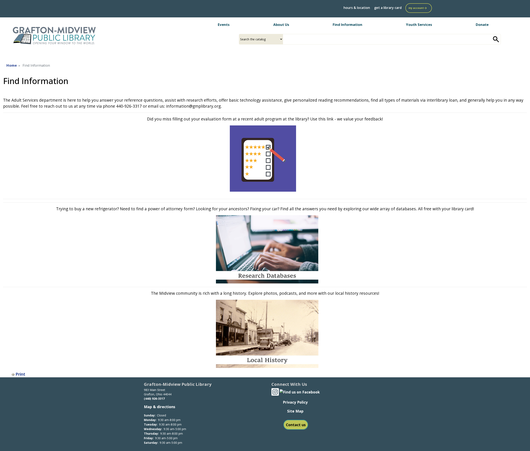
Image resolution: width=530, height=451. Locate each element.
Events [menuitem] (224, 24)
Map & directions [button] (159, 406)
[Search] (496, 39)
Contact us (296, 424)
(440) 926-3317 (154, 398)
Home (11, 65)
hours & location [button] (356, 7)
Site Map (295, 411)
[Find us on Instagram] (275, 391)
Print (20, 374)
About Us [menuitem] (281, 24)
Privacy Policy (295, 402)
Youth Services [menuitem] (419, 24)
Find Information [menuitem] (347, 24)
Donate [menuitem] (482, 24)
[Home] (54, 36)
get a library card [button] (388, 7)
